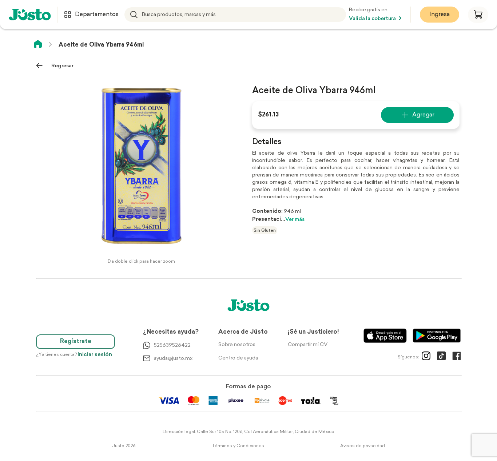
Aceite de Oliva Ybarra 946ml (101, 45)
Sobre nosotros (236, 344)
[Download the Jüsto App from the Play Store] (437, 336)
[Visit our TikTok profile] (441, 357)
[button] (478, 15)
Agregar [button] (423, 115)
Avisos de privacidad (362, 446)
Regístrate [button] (75, 342)
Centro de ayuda (238, 358)
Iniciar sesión (94, 355)
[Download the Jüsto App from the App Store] (385, 336)
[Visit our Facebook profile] (456, 357)
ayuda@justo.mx (173, 358)
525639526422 (172, 345)
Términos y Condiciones (238, 446)
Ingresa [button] (439, 14)
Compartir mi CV (307, 344)
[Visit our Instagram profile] (426, 357)
